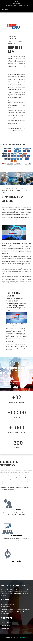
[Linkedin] (17, 1)
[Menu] (31, 10)
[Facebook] (15, 1)
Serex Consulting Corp (21, 638)
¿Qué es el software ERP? (8, 605)
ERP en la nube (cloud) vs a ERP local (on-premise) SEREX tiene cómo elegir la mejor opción (15, 611)
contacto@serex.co (17, 3)
